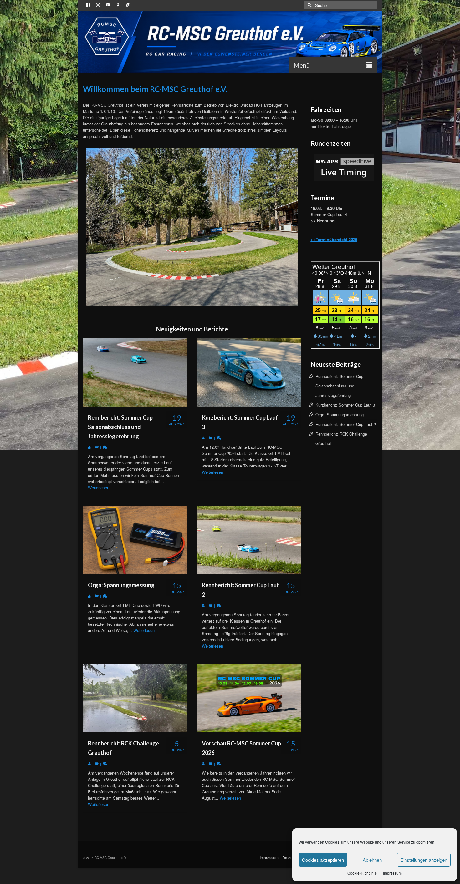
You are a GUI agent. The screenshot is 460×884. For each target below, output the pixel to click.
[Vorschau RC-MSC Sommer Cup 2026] (249, 698)
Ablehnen (372, 859)
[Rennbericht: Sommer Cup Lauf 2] (249, 540)
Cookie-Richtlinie (362, 873)
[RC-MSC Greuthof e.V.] (230, 42)
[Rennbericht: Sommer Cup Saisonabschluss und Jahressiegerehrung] (135, 372)
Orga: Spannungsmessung (339, 414)
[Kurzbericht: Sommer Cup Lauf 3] (249, 372)
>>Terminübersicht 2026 (334, 239)
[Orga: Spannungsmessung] (135, 540)
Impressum (392, 873)
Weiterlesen (98, 488)
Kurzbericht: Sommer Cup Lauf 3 (345, 405)
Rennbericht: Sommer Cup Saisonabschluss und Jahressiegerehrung (339, 385)
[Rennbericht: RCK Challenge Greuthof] (135, 698)
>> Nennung (323, 221)
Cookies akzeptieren (323, 859)
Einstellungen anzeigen (423, 859)
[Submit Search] (309, 5)
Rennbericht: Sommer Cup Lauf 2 (345, 424)
